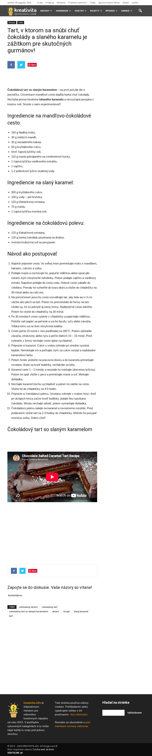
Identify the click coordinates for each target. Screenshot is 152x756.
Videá (20, 22)
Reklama (61, 2)
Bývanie (110, 10)
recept (66, 611)
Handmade (62, 10)
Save (33, 64)
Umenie (125, 10)
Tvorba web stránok (43, 749)
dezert (55, 611)
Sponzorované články (109, 2)
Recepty (94, 10)
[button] (140, 10)
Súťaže (126, 2)
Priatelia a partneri (77, 2)
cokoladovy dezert (28, 607)
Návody (44, 10)
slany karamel (81, 611)
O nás (40, 2)
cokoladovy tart (49, 607)
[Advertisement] (52, 78)
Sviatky (79, 10)
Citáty (92, 2)
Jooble (135, 2)
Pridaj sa (50, 2)
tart (26, 89)
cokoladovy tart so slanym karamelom (28, 611)
